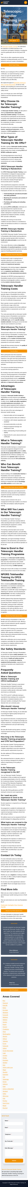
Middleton (5, 1017)
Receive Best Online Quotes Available (14, 487)
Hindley (5, 1058)
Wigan (4, 1069)
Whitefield (5, 1012)
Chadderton (6, 1029)
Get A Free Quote (14, 990)
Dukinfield (5, 1074)
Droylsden (5, 1060)
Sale (4, 1077)
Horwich (5, 1027)
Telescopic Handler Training (9, 46)
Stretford (5, 1062)
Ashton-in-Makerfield (8, 1089)
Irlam (4, 1065)
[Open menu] (25, 2)
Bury (15, 905)
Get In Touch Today (14, 65)
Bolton (4, 1007)
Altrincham (5, 1096)
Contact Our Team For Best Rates (14, 254)
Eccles (4, 1043)
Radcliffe (3, 907)
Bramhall (5, 1108)
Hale (4, 1098)
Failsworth (5, 1046)
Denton (5, 1081)
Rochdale (5, 1010)
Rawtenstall (4, 905)
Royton (4, 1024)
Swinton (5, 1022)
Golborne (5, 1084)
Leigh (4, 1053)
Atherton (5, 1036)
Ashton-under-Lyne (8, 1067)
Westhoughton (6, 1034)
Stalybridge (6, 1079)
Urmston (5, 1055)
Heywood (20, 905)
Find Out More (14, 351)
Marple (4, 1105)
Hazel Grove (6, 1103)
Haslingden (11, 905)
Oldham (5, 1038)
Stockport (5, 1091)
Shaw (4, 1031)
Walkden (5, 1019)
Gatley (4, 1093)
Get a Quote (13, 40)
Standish (5, 1072)
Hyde (4, 1086)
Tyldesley (5, 1041)
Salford (4, 1048)
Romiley (5, 1101)
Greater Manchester (8, 1050)
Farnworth (5, 1015)
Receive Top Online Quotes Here (14, 615)
